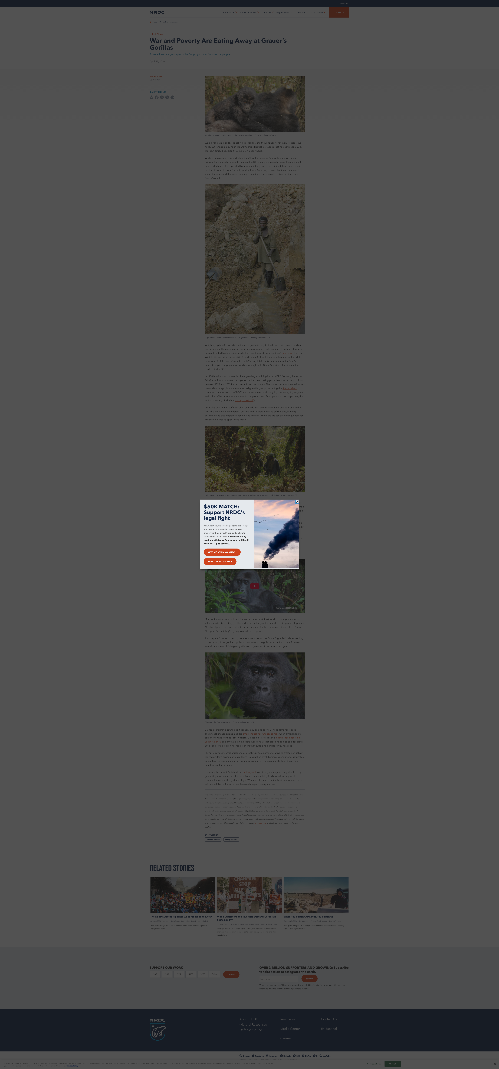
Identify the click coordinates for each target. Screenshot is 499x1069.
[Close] (297, 501)
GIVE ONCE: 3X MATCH (220, 561)
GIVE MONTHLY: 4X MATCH (222, 552)
